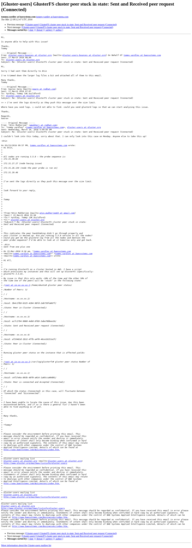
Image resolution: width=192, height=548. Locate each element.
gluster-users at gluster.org (23, 60)
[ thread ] (39, 30)
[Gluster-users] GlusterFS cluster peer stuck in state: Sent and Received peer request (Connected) (71, 24)
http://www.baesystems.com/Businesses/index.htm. (32, 450)
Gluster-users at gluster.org (20, 461)
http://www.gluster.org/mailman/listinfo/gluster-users (35, 463)
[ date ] (31, 30)
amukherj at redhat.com (43, 125)
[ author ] (58, 30)
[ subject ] (49, 30)
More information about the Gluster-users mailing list (26, 545)
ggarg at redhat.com (43, 89)
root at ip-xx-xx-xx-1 (17, 285)
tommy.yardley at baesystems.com (52, 16)
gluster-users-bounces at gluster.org (30, 55)
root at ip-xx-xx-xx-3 (17, 362)
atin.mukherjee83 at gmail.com (57, 213)
